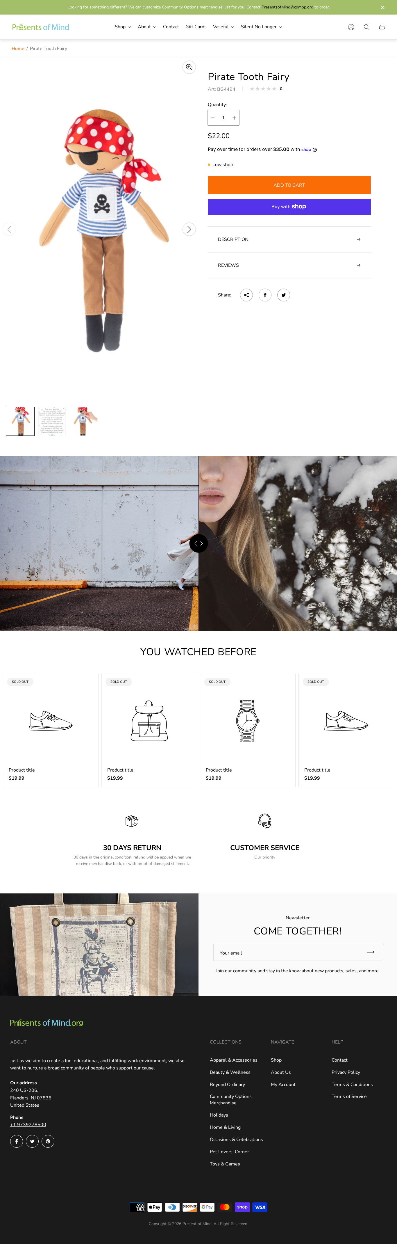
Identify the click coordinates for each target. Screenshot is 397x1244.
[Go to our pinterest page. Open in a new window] (48, 1141)
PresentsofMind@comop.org (287, 7)
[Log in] (351, 27)
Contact (340, 1060)
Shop (276, 1060)
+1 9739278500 (28, 1125)
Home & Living (225, 1127)
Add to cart (289, 185)
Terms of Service (349, 1096)
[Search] (366, 27)
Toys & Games (225, 1164)
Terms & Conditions (352, 1084)
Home (18, 48)
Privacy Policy (346, 1072)
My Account (283, 1084)
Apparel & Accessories (233, 1060)
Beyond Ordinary (227, 1084)
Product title (22, 770)
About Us (281, 1072)
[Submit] (373, 952)
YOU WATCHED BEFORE (198, 652)
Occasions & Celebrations (236, 1139)
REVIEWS (228, 265)
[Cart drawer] (381, 27)
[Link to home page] (46, 1023)
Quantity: (217, 104)
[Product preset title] (51, 721)
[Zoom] (189, 67)
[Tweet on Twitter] (283, 295)
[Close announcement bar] (382, 7)
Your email (231, 953)
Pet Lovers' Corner (229, 1152)
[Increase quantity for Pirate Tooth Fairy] (234, 117)
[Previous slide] (9, 229)
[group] (20, 421)
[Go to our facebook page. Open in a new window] (16, 1141)
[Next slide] (189, 229)
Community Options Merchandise (231, 1099)
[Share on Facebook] (265, 295)
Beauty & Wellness (230, 1072)
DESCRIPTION (233, 239)
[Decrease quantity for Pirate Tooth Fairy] (213, 117)
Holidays (219, 1115)
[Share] (246, 295)
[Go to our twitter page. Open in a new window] (32, 1141)
